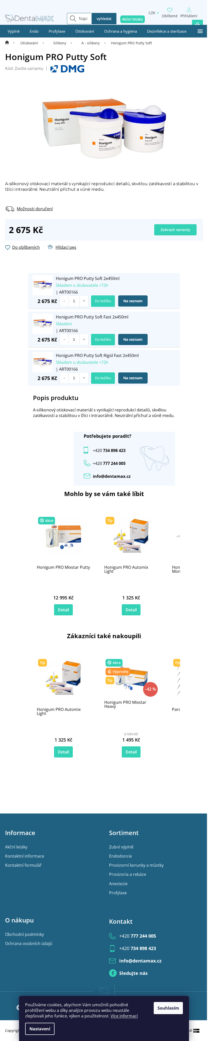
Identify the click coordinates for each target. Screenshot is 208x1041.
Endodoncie (120, 856)
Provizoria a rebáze (127, 874)
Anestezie (118, 883)
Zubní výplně (121, 847)
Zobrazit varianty (175, 229)
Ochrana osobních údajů (28, 943)
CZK (152, 12)
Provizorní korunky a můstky (136, 865)
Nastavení (39, 1029)
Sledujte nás (133, 973)
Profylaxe (118, 893)
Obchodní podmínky (24, 934)
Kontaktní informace (24, 856)
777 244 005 (137, 936)
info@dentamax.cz (112, 476)
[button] (83, 301)
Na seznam (133, 300)
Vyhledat (104, 18)
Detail (63, 610)
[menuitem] (14, 31)
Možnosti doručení (35, 209)
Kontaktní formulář (23, 865)
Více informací (124, 1016)
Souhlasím (168, 1008)
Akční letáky (16, 847)
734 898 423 (109, 450)
